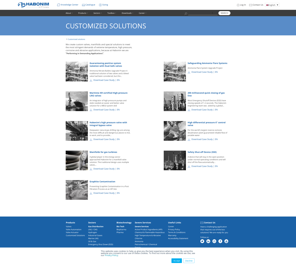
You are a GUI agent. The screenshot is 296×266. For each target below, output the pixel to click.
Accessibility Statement (178, 238)
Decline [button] (189, 260)
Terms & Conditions (176, 232)
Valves (68, 226)
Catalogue (90, 4)
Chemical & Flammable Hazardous (150, 232)
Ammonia (139, 241)
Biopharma (121, 229)
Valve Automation (73, 229)
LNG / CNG (92, 229)
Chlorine (138, 238)
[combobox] (203, 13)
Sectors (97, 13)
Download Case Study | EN (106, 80)
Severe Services (142, 226)
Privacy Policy (111, 255)
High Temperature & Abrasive (148, 235)
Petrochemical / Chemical (146, 244)
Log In (242, 4)
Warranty (172, 235)
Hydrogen (92, 232)
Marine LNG (93, 238)
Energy (138, 247)
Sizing (105, 4)
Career (142, 13)
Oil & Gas (92, 241)
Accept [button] (176, 260)
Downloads (127, 13)
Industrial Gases (95, 235)
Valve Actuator (72, 232)
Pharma (120, 232)
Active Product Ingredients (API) (148, 229)
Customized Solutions (75, 235)
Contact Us (257, 4)
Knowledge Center (69, 4)
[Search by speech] (212, 13)
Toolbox (110, 13)
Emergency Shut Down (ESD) (100, 244)
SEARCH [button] (224, 13)
